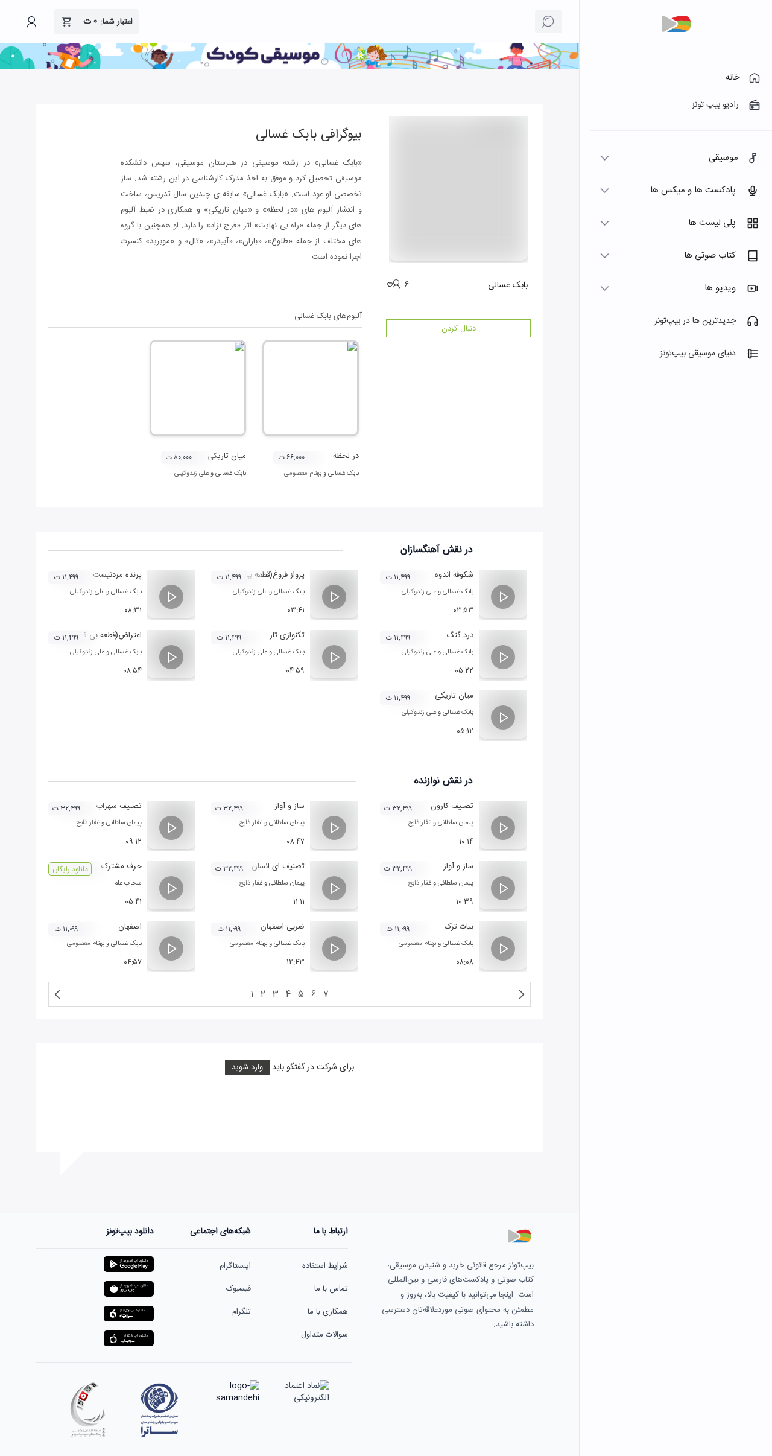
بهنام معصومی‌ (302, 473)
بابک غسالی (343, 473)
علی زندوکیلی (191, 473)
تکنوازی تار (287, 635)
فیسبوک (238, 1288)
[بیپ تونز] (676, 24)
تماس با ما (331, 1288)
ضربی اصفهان (283, 926)
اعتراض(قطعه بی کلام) (106, 635)
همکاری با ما (328, 1311)
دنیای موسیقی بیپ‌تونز (698, 353)
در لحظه (346, 456)
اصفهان (130, 926)
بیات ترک (459, 926)
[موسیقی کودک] (289, 67)
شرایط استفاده (325, 1266)
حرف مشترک (121, 866)
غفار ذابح (419, 823)
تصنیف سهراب (119, 806)
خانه (732, 78)
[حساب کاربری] (31, 21)
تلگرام (241, 1311)
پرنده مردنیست (117, 575)
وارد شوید (247, 1067)
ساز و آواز (289, 806)
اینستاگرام (235, 1266)
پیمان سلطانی (455, 823)
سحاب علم (128, 883)
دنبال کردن (458, 328)
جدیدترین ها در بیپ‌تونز (695, 321)
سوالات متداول (324, 1334)
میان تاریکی (226, 456)
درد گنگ (459, 635)
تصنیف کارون (452, 806)
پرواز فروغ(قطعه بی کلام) (265, 575)
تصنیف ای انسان (278, 866)
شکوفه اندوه (454, 575)
